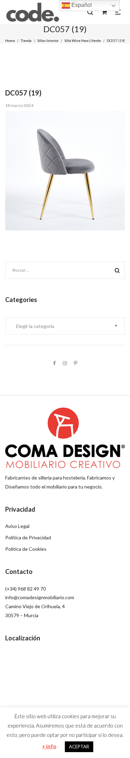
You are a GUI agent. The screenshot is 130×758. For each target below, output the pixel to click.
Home (10, 40)
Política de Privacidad (28, 537)
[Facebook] (54, 363)
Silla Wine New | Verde (82, 40)
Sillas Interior (48, 40)
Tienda (26, 40)
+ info (49, 746)
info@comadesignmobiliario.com (39, 597)
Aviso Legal (17, 526)
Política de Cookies (25, 549)
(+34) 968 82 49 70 (25, 589)
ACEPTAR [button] (79, 746)
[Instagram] (65, 363)
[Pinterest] (75, 363)
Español (81, 5)
